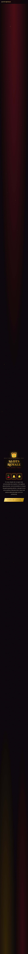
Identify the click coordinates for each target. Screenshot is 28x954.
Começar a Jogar (14, 500)
